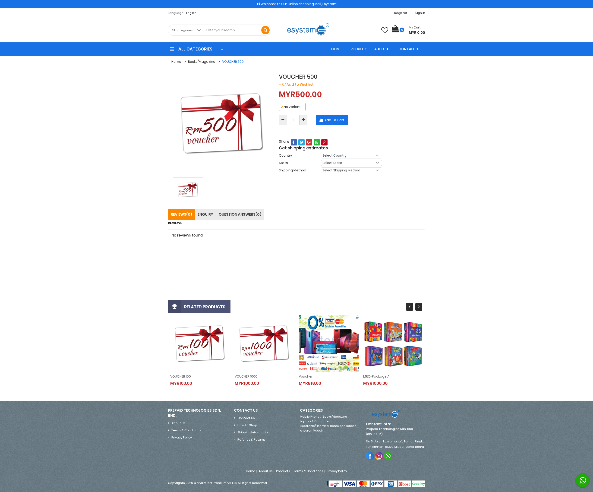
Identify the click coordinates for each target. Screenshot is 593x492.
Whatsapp (388, 456)
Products (357, 49)
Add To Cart (334, 120)
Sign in (420, 12)
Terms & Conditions (186, 430)
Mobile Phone (309, 417)
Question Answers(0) (240, 214)
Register (400, 12)
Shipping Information (253, 432)
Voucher (305, 376)
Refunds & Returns (251, 439)
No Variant (291, 106)
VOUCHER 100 (180, 376)
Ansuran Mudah (311, 430)
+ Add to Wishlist (296, 84)
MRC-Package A (376, 376)
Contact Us (410, 49)
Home (336, 49)
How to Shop (247, 425)
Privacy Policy (181, 437)
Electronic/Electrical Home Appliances (328, 426)
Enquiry (205, 214)
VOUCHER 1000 (246, 376)
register (203, 259)
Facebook (370, 456)
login (188, 259)
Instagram (379, 456)
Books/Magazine (201, 61)
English (191, 13)
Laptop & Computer (315, 421)
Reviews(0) (181, 214)
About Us (382, 49)
